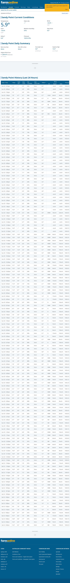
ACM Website (15, 551)
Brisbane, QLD (4, 556)
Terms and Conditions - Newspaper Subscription (23, 559)
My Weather (4, 7)
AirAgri (57, 571)
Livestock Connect (60, 559)
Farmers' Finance (60, 569)
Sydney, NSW (4, 551)
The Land (41, 564)
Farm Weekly (42, 551)
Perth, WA (3, 559)
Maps (28, 7)
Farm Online (59, 564)
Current (11, 7)
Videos (41, 7)
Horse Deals (58, 561)
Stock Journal (42, 559)
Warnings (23, 7)
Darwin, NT (3, 569)
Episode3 (58, 574)
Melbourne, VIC (4, 554)
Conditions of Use (16, 554)
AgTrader (58, 551)
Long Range (35, 7)
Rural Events (59, 556)
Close (66, 9)
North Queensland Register (45, 554)
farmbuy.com (59, 554)
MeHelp (57, 566)
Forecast (17, 7)
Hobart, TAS (3, 566)
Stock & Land (42, 561)
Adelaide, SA (4, 561)
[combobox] (65, 13)
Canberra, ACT (4, 564)
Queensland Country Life (44, 556)
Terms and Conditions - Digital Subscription (22, 556)
